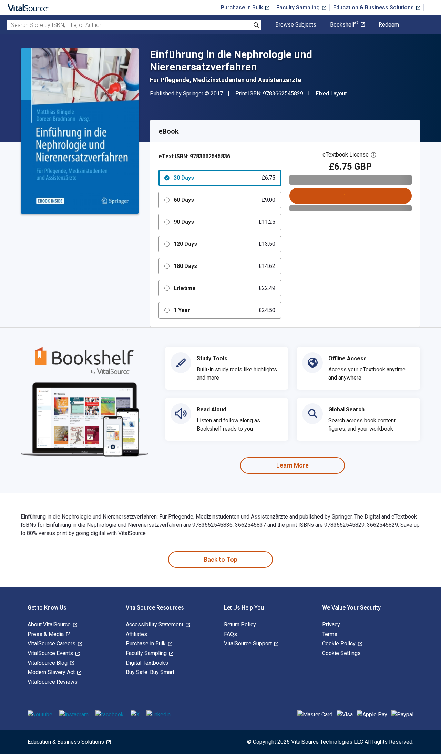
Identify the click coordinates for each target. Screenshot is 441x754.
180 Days (224, 266)
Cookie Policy (339, 643)
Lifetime (224, 288)
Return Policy (240, 624)
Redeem (389, 25)
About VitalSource (50, 624)
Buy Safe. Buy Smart (150, 672)
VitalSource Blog (48, 663)
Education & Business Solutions (374, 7)
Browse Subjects (295, 25)
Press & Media (46, 634)
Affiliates (136, 634)
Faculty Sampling (298, 7)
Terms (329, 634)
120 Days (224, 244)
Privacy (331, 624)
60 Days (224, 200)
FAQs (230, 634)
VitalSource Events (51, 653)
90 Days (224, 222)
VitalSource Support (248, 643)
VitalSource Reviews (53, 681)
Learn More (292, 465)
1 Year (224, 310)
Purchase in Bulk (242, 7)
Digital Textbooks (147, 663)
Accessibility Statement (155, 624)
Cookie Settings (341, 653)
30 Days (224, 177)
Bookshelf (344, 25)
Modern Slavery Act (52, 672)
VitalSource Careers (52, 643)
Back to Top (220, 559)
